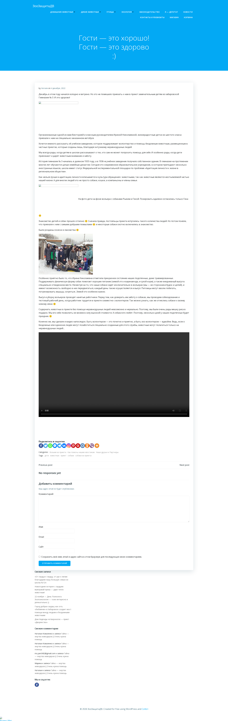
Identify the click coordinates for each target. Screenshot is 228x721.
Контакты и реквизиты (152, 17)
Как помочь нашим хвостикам (81, 452)
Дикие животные (90, 12)
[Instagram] (68, 445)
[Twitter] (45, 445)
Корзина (188, 17)
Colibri (145, 709)
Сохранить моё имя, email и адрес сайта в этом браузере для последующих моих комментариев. (91, 556)
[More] (97, 445)
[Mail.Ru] (82, 445)
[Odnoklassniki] (87, 445)
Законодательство (149, 12)
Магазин (174, 17)
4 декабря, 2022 (58, 88)
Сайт (41, 546)
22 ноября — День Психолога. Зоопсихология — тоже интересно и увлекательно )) (51, 599)
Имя (41, 526)
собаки (71, 455)
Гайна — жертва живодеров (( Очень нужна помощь (52, 636)
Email (41, 536)
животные (54, 455)
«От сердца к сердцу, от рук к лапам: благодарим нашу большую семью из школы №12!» (51, 579)
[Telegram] (59, 445)
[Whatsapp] (50, 445)
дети (47, 455)
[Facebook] (41, 445)
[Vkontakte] (64, 445)
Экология (126, 12)
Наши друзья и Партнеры (107, 452)
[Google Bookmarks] (78, 445)
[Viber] (91, 445)
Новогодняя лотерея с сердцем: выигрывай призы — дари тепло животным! (49, 589)
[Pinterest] (73, 445)
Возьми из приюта (58, 452)
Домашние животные (61, 12)
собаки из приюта (83, 455)
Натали (44, 88)
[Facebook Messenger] (55, 445)
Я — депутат (171, 12)
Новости (188, 12)
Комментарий (46, 494)
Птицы (110, 12)
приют (63, 455)
